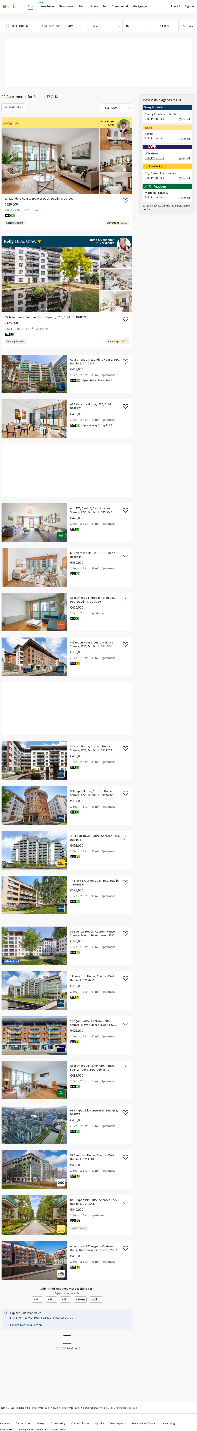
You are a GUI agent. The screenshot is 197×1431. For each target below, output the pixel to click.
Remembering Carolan (144, 1423)
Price (96, 26)
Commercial (120, 6)
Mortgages (140, 6)
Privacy (40, 1423)
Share (94, 6)
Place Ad (176, 6)
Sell (105, 6)
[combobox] (43, 26)
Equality (99, 1423)
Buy (30, 6)
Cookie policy (58, 1423)
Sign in (189, 6)
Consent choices (80, 1423)
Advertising (168, 1423)
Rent (82, 6)
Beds (129, 26)
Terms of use (23, 1423)
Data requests (118, 1423)
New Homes (67, 6)
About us (5, 1423)
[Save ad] (125, 200)
